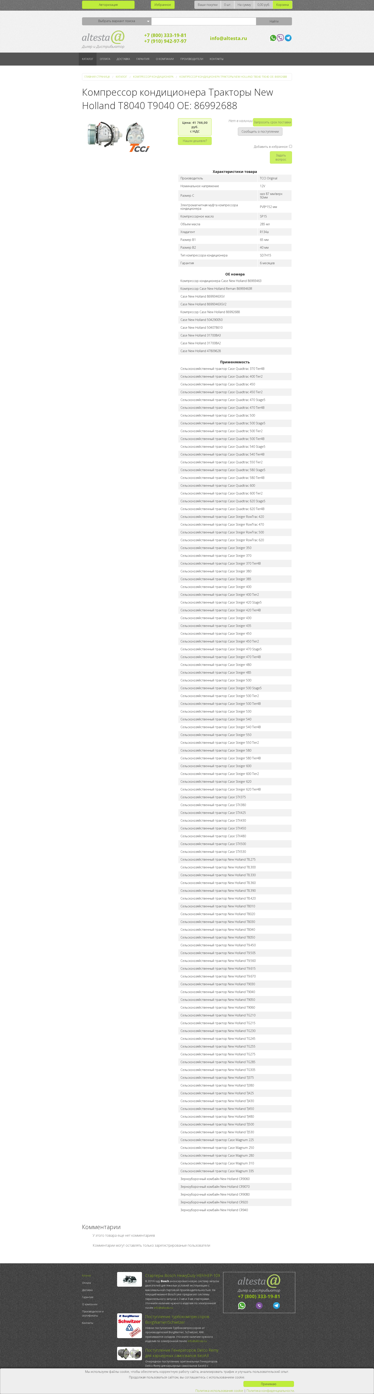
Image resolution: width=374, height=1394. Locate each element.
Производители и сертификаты (93, 1313)
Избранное (163, 5)
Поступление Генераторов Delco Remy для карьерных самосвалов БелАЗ (181, 1352)
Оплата (105, 59)
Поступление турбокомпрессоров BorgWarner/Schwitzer (177, 1319)
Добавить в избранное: (271, 147)
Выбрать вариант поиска (116, 21)
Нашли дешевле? (195, 141)
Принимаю (268, 1384)
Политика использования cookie (219, 1391)
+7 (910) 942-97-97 (165, 41)
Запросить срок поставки (272, 122)
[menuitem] (98, 1275)
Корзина (282, 5)
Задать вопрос (281, 157)
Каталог (87, 59)
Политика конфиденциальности (270, 1391)
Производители (191, 59)
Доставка (123, 59)
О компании (165, 59)
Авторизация (108, 5)
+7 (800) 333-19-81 (165, 35)
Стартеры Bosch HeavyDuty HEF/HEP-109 (182, 1275)
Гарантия (142, 59)
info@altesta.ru (228, 38)
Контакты (216, 59)
